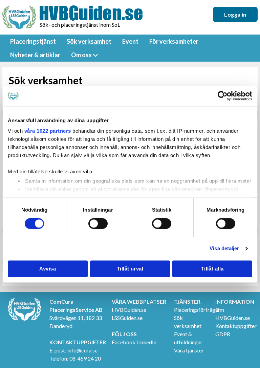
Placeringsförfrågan (197, 309)
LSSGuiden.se (127, 318)
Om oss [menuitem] (81, 55)
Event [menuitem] (130, 41)
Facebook (123, 342)
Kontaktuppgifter (236, 326)
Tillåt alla (212, 269)
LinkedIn (146, 342)
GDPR (222, 334)
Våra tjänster (189, 350)
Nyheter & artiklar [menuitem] (35, 55)
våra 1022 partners (47, 131)
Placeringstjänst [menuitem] (33, 41)
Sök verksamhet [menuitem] (89, 41)
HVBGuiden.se (129, 309)
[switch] (98, 223)
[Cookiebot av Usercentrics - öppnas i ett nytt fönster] (222, 96)
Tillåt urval (130, 269)
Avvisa (47, 269)
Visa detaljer (224, 249)
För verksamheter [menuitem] (173, 41)
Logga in (235, 14)
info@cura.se (82, 350)
